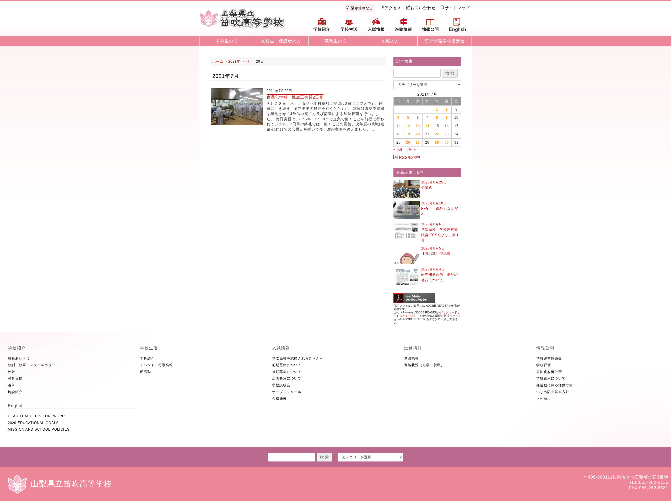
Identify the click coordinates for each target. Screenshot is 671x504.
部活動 (145, 372)
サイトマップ (457, 8)
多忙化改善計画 (549, 372)
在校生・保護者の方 (281, 41)
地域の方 (390, 41)
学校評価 (543, 365)
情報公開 (430, 27)
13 (418, 126)
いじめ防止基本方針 (552, 392)
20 (418, 134)
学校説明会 (281, 385)
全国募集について (286, 378)
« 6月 (398, 149)
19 (408, 134)
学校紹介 (322, 27)
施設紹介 (15, 392)
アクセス (393, 8)
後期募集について (286, 372)
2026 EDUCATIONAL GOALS (33, 423)
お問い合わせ (423, 8)
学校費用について (551, 378)
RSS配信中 (409, 157)
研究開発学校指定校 (445, 41)
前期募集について (286, 365)
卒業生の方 (335, 41)
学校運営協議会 (549, 358)
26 (408, 142)
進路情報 (403, 27)
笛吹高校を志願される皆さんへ (297, 358)
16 (447, 126)
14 (427, 126)
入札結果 (543, 398)
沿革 (11, 385)
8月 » (411, 149)
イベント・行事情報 (156, 365)
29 (437, 142)
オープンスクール (286, 392)
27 (418, 142)
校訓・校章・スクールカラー (32, 365)
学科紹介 (147, 358)
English (457, 27)
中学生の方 (226, 41)
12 (408, 126)
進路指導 (411, 358)
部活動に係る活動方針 (554, 385)
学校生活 (349, 27)
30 (447, 142)
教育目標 (15, 378)
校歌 (11, 372)
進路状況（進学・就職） (424, 365)
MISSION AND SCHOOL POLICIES (39, 429)
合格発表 (279, 398)
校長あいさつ (19, 358)
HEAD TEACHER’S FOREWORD (36, 416)
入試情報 (376, 27)
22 (437, 134)
